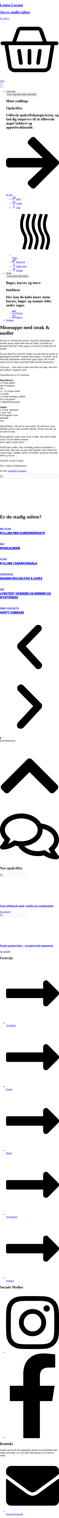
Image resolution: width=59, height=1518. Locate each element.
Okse (2, 589)
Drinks (3, 608)
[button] (29, 647)
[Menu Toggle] (1, 85)
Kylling (7, 529)
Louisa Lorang (11, 5)
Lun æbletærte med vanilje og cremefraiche (27, 905)
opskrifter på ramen (17, 471)
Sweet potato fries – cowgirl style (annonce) (26, 945)
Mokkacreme (10, 548)
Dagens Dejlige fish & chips (21, 578)
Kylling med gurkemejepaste (22, 533)
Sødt (2, 544)
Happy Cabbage (12, 612)
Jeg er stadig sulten (15, 12)
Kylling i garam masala (18, 563)
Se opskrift (5, 911)
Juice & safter (13, 608)
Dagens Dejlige (6, 574)
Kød (1, 529)
